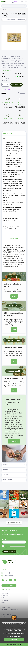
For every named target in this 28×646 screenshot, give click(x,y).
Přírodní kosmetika (11, 212)
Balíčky (14, 390)
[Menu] (26, 2)
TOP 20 (14, 361)
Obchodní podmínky (6, 614)
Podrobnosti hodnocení (21, 19)
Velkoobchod (4, 600)
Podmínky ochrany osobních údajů (9, 616)
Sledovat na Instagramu (15, 522)
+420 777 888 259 (8, 575)
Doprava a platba (5, 595)
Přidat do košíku (15, 84)
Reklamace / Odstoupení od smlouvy (10, 609)
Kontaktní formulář (9, 585)
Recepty (8, 220)
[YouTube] (10, 580)
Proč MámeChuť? (14, 441)
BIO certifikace (4, 612)
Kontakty (3, 597)
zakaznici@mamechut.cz (10, 573)
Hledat (24, 6)
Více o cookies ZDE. (11, 636)
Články (14, 220)
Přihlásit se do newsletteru (9, 551)
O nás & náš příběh (5, 607)
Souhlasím (14, 639)
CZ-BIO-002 (12, 229)
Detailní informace (6, 70)
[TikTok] (14, 580)
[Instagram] (6, 580)
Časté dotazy (4, 593)
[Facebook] (2, 580)
